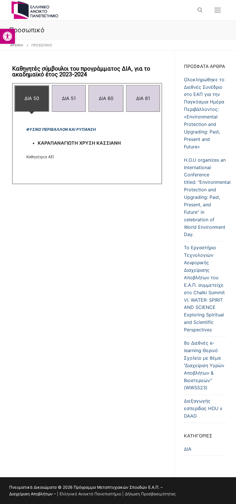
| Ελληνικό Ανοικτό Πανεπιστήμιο (89, 493)
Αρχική (16, 45)
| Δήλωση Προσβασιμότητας (149, 493)
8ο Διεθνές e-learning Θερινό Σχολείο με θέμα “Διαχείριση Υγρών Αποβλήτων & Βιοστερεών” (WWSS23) (204, 365)
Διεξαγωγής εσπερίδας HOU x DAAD (203, 408)
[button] (7, 36)
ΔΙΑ (187, 449)
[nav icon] (217, 10)
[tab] (32, 98)
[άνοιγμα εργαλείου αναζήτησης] (200, 10)
